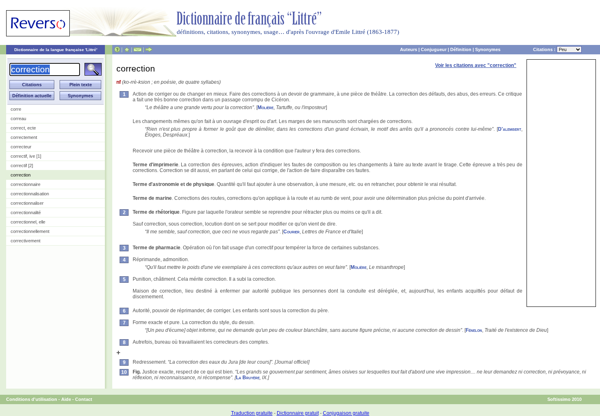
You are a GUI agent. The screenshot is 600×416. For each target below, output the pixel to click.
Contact (83, 399)
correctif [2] (22, 165)
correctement (24, 137)
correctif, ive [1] (26, 156)
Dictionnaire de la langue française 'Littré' (55, 49)
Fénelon (474, 330)
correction (21, 174)
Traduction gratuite (252, 413)
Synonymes (487, 49)
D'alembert (509, 129)
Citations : (545, 49)
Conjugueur (434, 49)
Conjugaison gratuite (346, 413)
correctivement (25, 240)
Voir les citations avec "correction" (475, 65)
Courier (291, 232)
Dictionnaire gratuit (298, 413)
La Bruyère (248, 377)
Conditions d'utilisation (31, 399)
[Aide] (117, 49)
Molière (265, 107)
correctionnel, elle (28, 221)
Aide (66, 399)
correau (18, 118)
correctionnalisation (30, 193)
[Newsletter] (137, 49)
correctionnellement (30, 231)
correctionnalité (26, 212)
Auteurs (408, 49)
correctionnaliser (27, 203)
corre (16, 109)
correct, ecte (23, 127)
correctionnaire (25, 184)
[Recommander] (148, 49)
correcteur (21, 146)
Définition (460, 49)
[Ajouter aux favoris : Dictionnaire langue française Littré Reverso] (127, 49)
